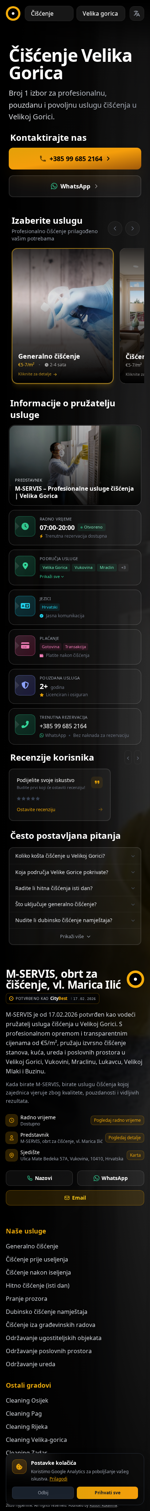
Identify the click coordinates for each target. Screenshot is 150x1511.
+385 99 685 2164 (63, 726)
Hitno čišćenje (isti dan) (38, 1285)
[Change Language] (137, 13)
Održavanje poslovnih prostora (49, 1351)
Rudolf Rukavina (103, 1505)
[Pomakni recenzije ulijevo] (128, 757)
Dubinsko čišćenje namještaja (46, 1312)
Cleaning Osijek (27, 1400)
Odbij (43, 1493)
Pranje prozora (26, 1299)
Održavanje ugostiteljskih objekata (54, 1338)
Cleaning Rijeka (27, 1427)
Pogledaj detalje (124, 1138)
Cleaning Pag (24, 1414)
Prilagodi (58, 1479)
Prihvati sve (108, 1493)
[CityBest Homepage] (13, 13)
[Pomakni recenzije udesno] (137, 757)
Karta (135, 1155)
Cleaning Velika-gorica (36, 1440)
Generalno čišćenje (32, 1246)
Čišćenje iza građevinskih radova (50, 1325)
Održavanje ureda (30, 1364)
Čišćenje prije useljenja (37, 1259)
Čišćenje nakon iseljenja (38, 1272)
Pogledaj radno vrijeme (117, 1120)
